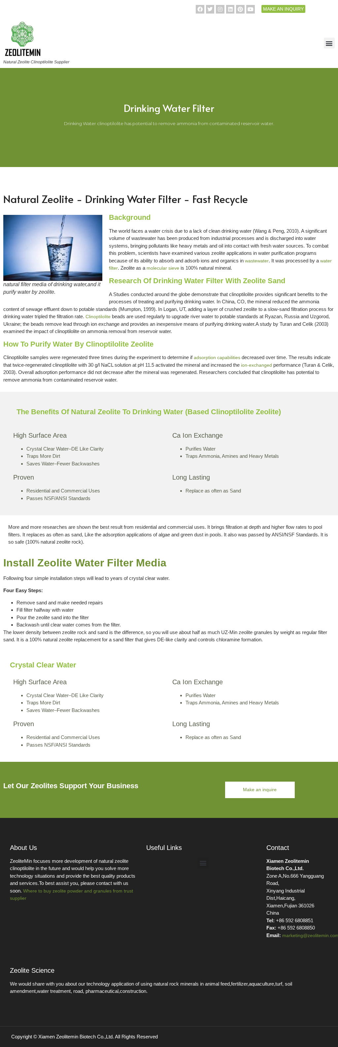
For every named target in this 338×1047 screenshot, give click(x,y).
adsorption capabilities (217, 357)
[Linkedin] (230, 9)
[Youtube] (250, 9)
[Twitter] (210, 9)
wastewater (257, 260)
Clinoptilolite (98, 316)
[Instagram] (220, 9)
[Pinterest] (240, 9)
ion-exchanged (256, 365)
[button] (329, 43)
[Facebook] (200, 9)
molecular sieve (163, 268)
